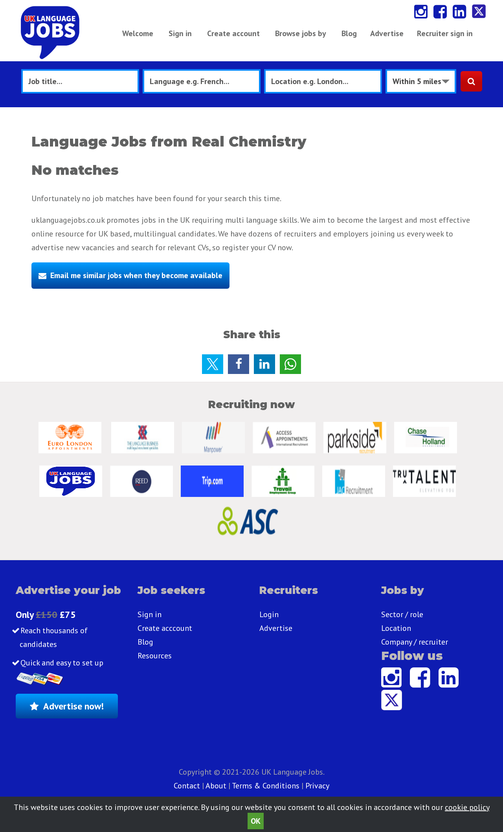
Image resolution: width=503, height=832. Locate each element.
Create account (233, 33)
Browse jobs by (300, 33)
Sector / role (402, 614)
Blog (349, 33)
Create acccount (165, 628)
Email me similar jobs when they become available (136, 275)
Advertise (387, 33)
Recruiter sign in (445, 33)
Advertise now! (73, 706)
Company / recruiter (414, 642)
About (216, 786)
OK (256, 821)
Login (269, 614)
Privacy (317, 786)
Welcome (137, 33)
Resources (155, 656)
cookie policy (467, 807)
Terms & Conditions (265, 786)
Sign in (180, 33)
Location (396, 628)
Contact (188, 786)
